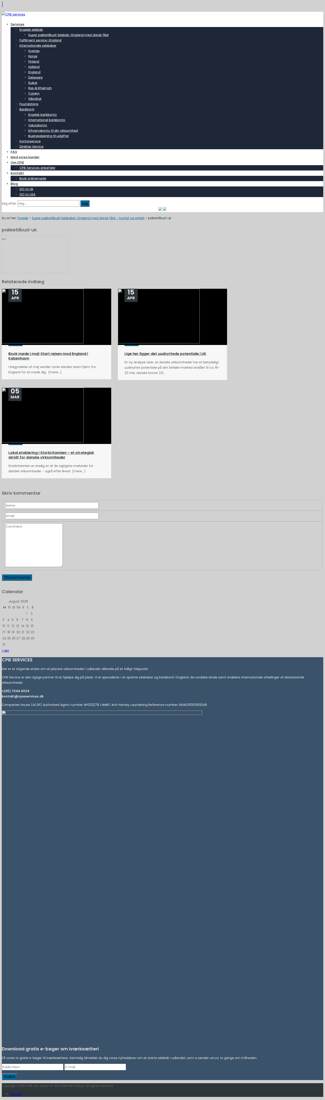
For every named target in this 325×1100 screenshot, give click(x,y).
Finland (33, 61)
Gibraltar (35, 99)
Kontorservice (30, 141)
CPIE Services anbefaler (37, 168)
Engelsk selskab (31, 29)
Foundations (28, 104)
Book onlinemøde (32, 178)
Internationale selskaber (37, 45)
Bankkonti (26, 109)
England (34, 72)
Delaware (35, 77)
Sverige (34, 51)
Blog (14, 184)
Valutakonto (37, 125)
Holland (34, 67)
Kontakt (17, 173)
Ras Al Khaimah (40, 88)
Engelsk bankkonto (42, 114)
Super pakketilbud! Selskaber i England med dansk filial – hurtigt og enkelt (88, 218)
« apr (5, 650)
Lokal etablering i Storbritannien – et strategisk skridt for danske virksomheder (51, 455)
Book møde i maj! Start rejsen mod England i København (48, 356)
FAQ (14, 152)
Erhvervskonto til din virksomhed (53, 130)
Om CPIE (17, 162)
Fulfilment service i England (40, 40)
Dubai (32, 83)
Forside (22, 218)
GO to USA (27, 194)
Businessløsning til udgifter (48, 136)
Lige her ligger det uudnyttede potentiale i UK (165, 353)
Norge (32, 56)
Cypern (34, 93)
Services (17, 24)
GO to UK (26, 189)
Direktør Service (31, 146)
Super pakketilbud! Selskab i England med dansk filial (68, 35)
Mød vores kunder (25, 157)
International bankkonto (46, 120)
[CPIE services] (13, 14)
